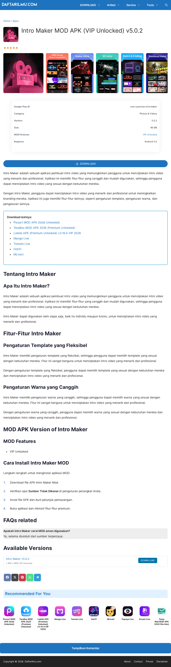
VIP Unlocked (150, 134)
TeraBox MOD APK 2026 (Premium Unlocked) (44, 227)
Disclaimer (162, 661)
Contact (138, 661)
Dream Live (144, 619)
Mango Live (21, 238)
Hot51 (17, 249)
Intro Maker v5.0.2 (17, 558)
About (127, 661)
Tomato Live (22, 243)
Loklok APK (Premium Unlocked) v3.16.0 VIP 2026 (47, 233)
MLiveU (19, 254)
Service (131, 5)
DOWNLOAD (88, 5)
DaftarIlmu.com (19, 5)
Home (6, 20)
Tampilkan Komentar (86, 648)
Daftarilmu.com (33, 661)
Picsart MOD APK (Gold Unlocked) (37, 222)
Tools (150, 5)
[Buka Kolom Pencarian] (166, 5)
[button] (100, 5)
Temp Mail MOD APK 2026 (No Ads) (161, 621)
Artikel (111, 5)
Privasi (149, 661)
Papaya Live (128, 619)
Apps (16, 20)
